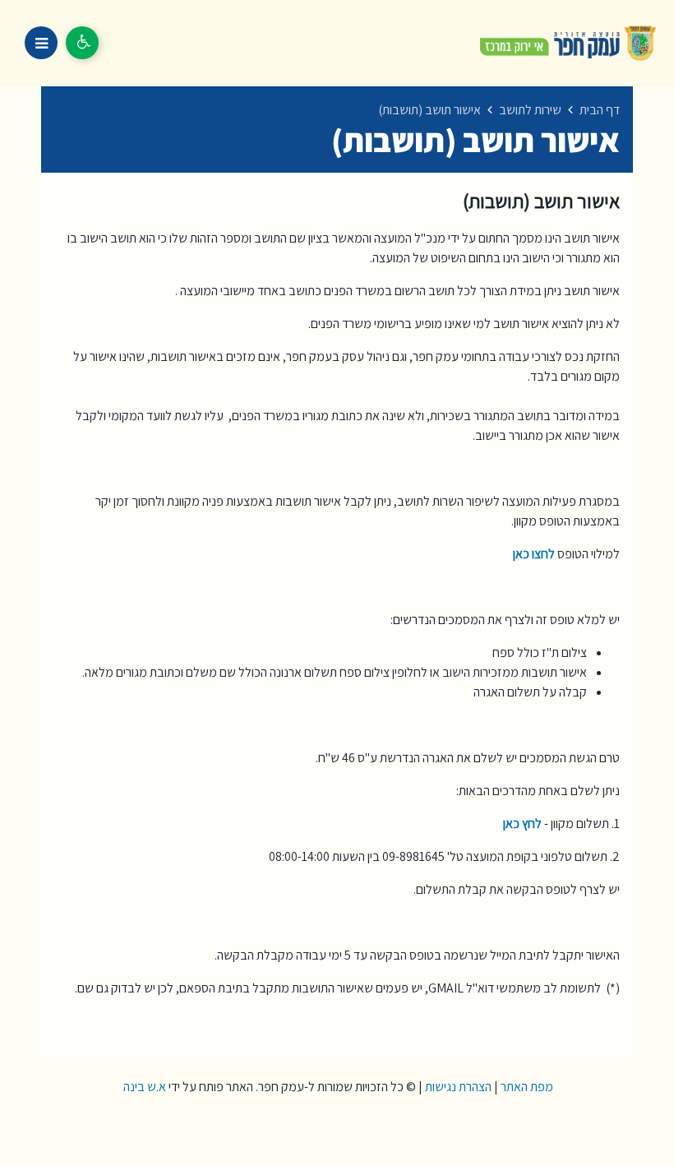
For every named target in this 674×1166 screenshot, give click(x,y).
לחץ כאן (522, 823)
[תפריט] (41, 42)
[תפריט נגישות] (82, 42)
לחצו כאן (534, 553)
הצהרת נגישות (458, 1086)
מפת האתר (527, 1086)
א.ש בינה (143, 1086)
